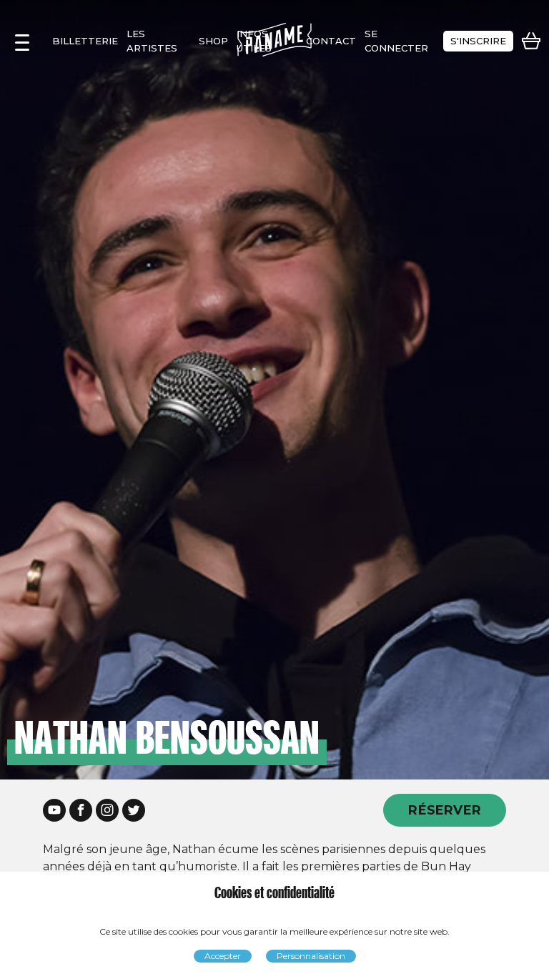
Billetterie (85, 40)
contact (331, 40)
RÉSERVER (444, 809)
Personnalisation (311, 955)
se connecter (396, 41)
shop (213, 40)
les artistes (152, 41)
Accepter (222, 955)
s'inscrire (478, 40)
